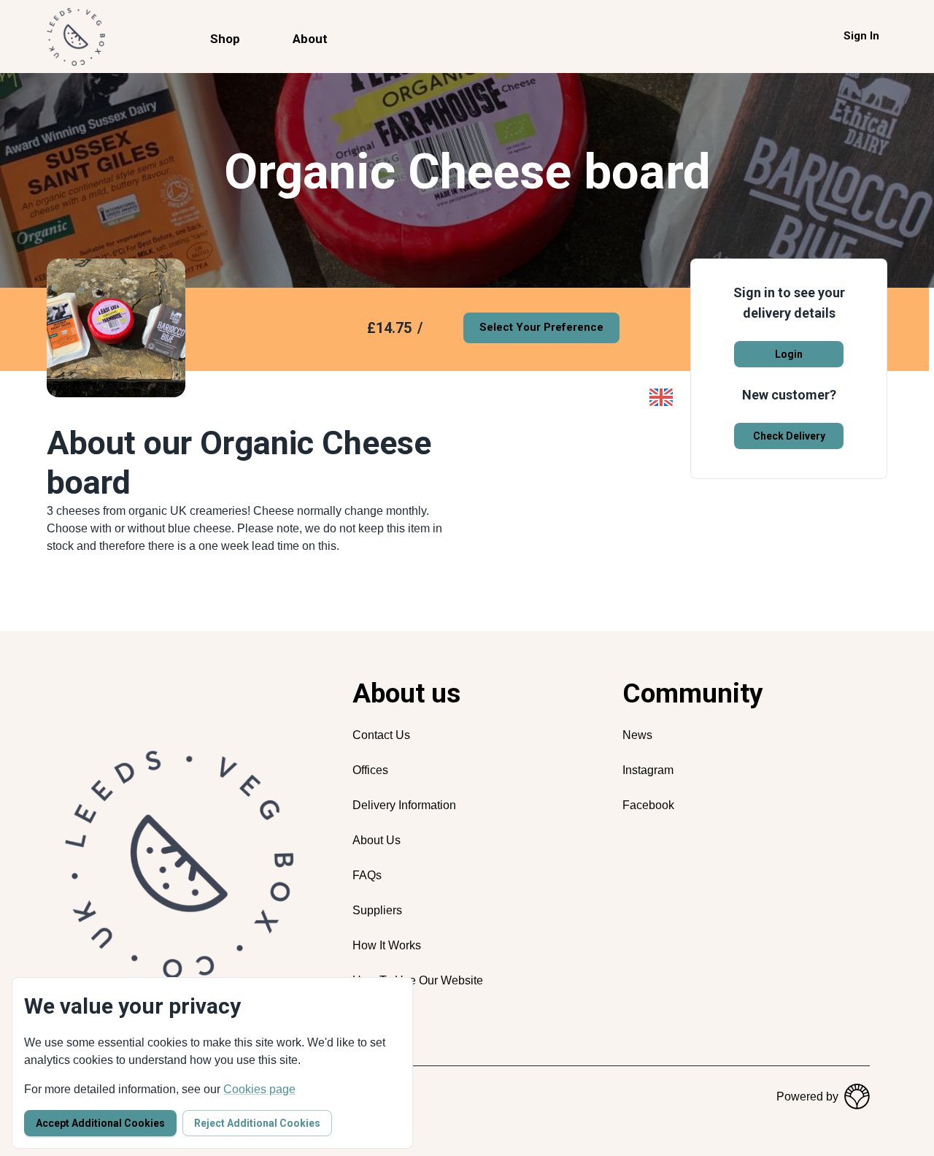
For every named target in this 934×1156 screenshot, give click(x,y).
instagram (648, 770)
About (310, 38)
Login (789, 354)
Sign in (861, 35)
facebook (648, 805)
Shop (225, 38)
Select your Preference (541, 327)
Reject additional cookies (257, 1123)
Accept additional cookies (100, 1123)
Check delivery (789, 436)
